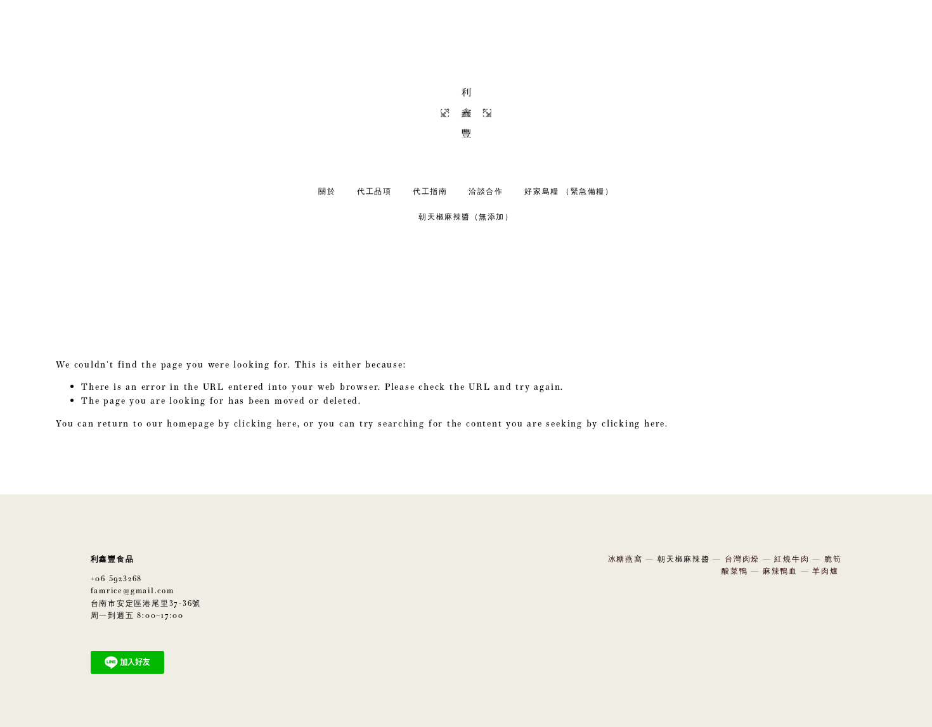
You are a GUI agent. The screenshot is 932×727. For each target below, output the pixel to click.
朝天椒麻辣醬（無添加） (465, 216)
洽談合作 (486, 191)
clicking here (265, 423)
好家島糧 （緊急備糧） (568, 191)
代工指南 (430, 191)
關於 (326, 191)
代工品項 (374, 191)
